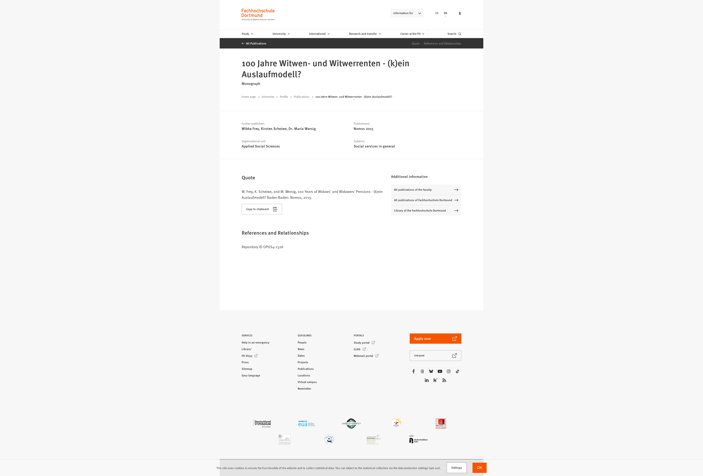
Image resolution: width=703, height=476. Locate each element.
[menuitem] (247, 33)
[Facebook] (413, 371)
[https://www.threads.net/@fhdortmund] (422, 371)
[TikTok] (457, 371)
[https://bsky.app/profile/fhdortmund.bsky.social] (431, 371)
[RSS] (444, 380)
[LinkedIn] (426, 380)
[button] (426, 176)
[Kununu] (435, 380)
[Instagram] (448, 371)
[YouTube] (440, 371)
